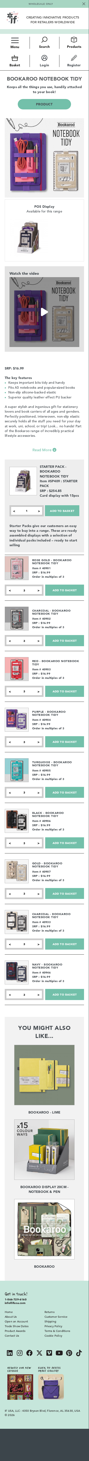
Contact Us (12, 1335)
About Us (11, 1316)
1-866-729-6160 (16, 1299)
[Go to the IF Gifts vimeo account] (49, 1353)
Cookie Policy (53, 1335)
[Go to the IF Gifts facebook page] (30, 1353)
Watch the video (24, 273)
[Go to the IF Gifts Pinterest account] (69, 1353)
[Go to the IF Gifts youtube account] (59, 1353)
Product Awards (15, 1331)
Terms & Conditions (57, 1331)
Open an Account (16, 1321)
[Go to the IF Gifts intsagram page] (20, 1353)
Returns (49, 1312)
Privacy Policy (53, 1326)
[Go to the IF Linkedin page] (10, 1353)
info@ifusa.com (15, 1303)
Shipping (50, 1321)
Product (44, 104)
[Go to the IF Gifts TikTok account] (79, 1353)
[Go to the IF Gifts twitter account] (39, 1353)
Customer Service (56, 1316)
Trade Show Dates (16, 1326)
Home (9, 1312)
